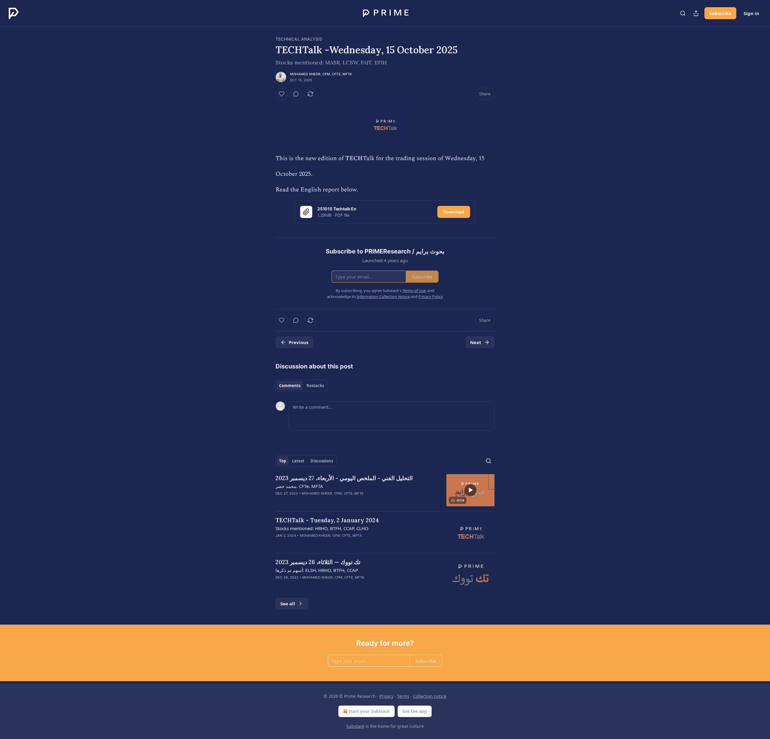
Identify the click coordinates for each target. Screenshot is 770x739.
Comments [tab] (289, 385)
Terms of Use (414, 290)
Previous (298, 342)
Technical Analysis (299, 39)
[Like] (282, 94)
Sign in (751, 13)
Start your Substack (369, 711)
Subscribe (720, 13)
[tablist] (302, 386)
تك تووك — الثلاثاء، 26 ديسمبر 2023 (318, 562)
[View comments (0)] (296, 94)
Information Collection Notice (383, 296)
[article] (385, 490)
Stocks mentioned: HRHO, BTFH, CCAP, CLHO (322, 528)
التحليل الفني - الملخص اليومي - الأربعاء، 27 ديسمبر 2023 (344, 478)
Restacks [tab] (315, 385)
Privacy (386, 696)
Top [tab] (282, 461)
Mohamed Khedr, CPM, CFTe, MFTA (321, 74)
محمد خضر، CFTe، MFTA (299, 486)
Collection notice (429, 696)
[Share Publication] (696, 13)
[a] (470, 490)
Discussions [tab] (321, 461)
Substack (355, 726)
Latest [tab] (298, 461)
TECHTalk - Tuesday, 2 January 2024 (327, 520)
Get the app (414, 711)
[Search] (683, 13)
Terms (403, 696)
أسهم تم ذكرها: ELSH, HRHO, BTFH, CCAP (317, 570)
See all (287, 604)
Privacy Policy (430, 296)
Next (475, 342)
